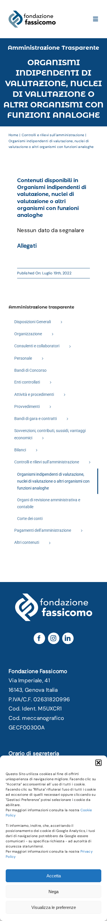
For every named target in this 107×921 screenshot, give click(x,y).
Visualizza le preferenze (53, 907)
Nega (53, 891)
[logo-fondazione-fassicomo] (32, 13)
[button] (98, 763)
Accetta (54, 875)
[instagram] (53, 638)
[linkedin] (68, 638)
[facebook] (39, 638)
